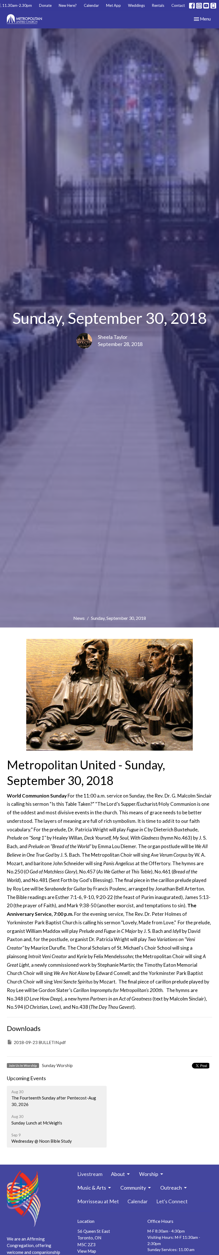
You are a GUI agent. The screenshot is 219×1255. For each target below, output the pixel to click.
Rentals (158, 5)
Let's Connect (172, 1201)
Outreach (171, 1187)
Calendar (91, 5)
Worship (148, 1174)
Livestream (89, 1174)
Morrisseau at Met (98, 1201)
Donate (45, 5)
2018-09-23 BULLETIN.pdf (40, 1042)
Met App (113, 5)
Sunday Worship (57, 1065)
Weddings (136, 5)
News (79, 618)
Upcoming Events (26, 1078)
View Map (86, 1251)
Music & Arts (91, 1187)
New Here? (68, 5)
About (118, 1174)
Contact (178, 5)
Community (133, 1187)
